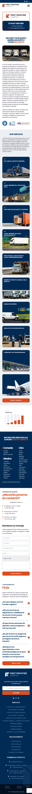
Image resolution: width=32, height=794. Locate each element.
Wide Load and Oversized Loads (16, 718)
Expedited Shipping (16, 723)
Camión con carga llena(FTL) (16, 707)
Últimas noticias (16, 747)
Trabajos (28, 787)
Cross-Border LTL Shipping (16, 715)
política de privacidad (19, 787)
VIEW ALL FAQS (16, 663)
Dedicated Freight (16, 726)
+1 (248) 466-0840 (9, 513)
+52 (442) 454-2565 (9, 519)
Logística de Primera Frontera (17, 791)
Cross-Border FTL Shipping (16, 710)
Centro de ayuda (16, 744)
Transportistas (16, 750)
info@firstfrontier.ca (16, 502)
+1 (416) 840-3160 (9, 508)
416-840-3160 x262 (17, 26)
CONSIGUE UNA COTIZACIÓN (16, 176)
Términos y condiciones (7, 787)
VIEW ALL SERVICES (16, 400)
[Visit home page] (10, 5)
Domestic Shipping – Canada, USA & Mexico (16, 721)
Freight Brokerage (16, 729)
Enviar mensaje (16, 573)
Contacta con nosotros (16, 752)
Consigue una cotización (16, 370)
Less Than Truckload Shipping (16, 712)
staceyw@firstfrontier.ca (17, 28)
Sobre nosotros (16, 741)
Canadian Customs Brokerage (16, 732)
